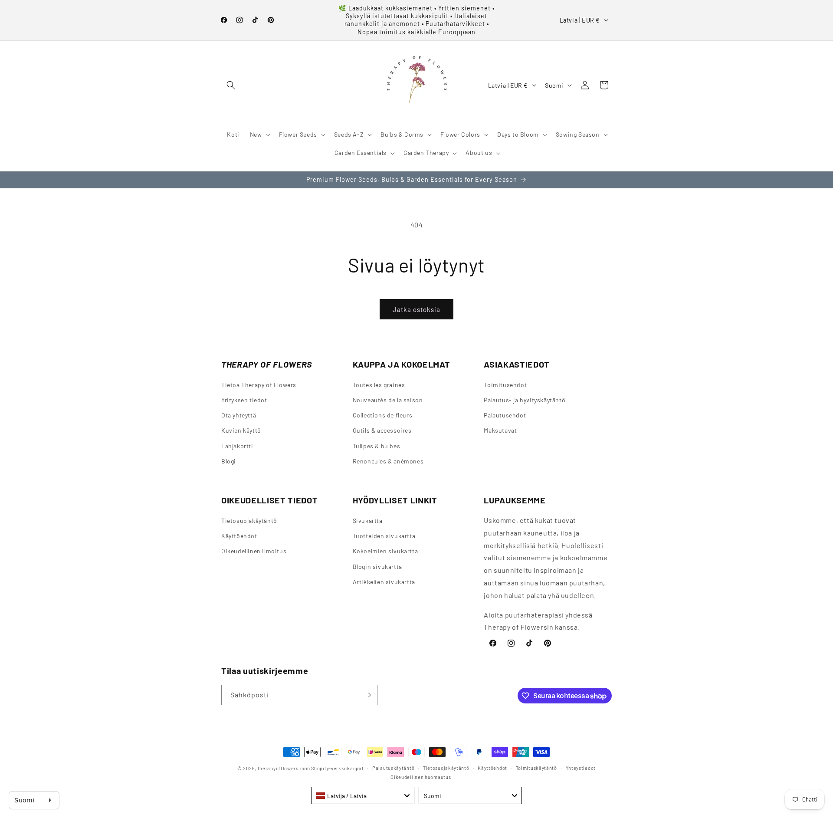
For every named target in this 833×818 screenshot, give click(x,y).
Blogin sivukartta (377, 566)
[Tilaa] (367, 695)
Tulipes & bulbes (376, 446)
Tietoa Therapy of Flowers (258, 384)
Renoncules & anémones (388, 461)
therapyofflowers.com (284, 768)
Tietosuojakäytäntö (249, 521)
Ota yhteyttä (238, 415)
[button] (230, 85)
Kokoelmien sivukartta (385, 551)
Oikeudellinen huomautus (420, 776)
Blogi (228, 461)
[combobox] (362, 795)
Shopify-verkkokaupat (337, 768)
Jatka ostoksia (416, 309)
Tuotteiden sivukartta (384, 536)
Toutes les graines (379, 384)
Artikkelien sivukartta (384, 581)
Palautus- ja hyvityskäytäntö (524, 400)
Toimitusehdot (505, 384)
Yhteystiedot (581, 768)
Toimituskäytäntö (536, 768)
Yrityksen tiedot (244, 400)
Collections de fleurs (383, 415)
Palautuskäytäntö (393, 768)
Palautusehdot (505, 415)
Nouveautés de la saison (388, 400)
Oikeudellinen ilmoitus (253, 551)
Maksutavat (500, 430)
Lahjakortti (237, 446)
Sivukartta (368, 521)
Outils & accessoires (382, 430)
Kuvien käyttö (241, 430)
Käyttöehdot (239, 536)
